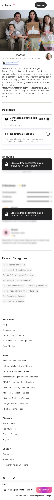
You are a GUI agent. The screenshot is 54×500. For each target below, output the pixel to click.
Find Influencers (10, 423)
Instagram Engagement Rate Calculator (20, 377)
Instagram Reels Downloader (15, 403)
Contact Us (8, 454)
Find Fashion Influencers (13, 286)
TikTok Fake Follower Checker (16, 371)
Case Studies (9, 346)
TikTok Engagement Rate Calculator (18, 382)
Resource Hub (9, 330)
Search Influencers (11, 434)
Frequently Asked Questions (15, 465)
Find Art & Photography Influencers (18, 275)
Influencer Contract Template (16, 393)
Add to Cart (44, 490)
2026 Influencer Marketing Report (17, 341)
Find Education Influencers (14, 296)
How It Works (8, 459)
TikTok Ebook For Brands (13, 335)
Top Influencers (9, 429)
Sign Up (41, 5)
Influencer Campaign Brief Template (19, 387)
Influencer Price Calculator (14, 361)
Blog (5, 325)
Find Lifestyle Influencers (13, 301)
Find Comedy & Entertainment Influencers (20, 291)
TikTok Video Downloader (14, 409)
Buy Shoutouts (9, 439)
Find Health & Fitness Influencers (17, 270)
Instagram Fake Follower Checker (17, 366)
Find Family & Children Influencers (17, 280)
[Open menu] (50, 5)
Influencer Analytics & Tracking (16, 398)
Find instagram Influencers (14, 265)
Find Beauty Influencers (37, 286)
